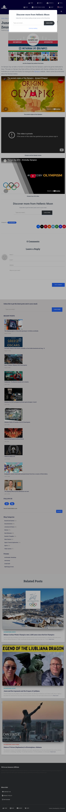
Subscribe (49, 23)
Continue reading (33, 28)
